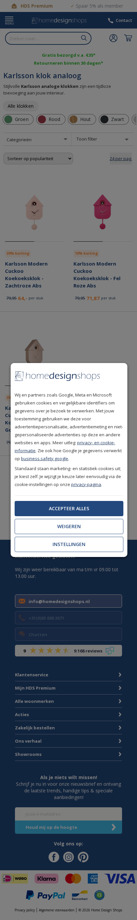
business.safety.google (44, 458)
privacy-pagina (86, 484)
